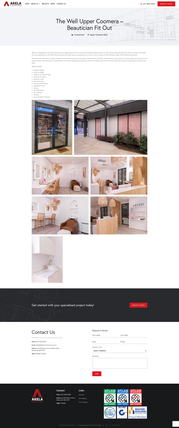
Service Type (97, 347)
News (53, 4)
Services (81, 395)
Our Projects (83, 398)
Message (95, 356)
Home (27, 4)
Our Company (83, 402)
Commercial (79, 35)
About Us (34, 4)
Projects (45, 4)
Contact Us (61, 4)
